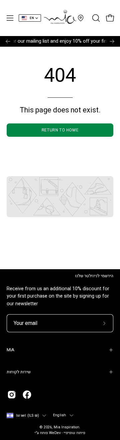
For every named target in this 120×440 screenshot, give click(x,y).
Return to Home (60, 130)
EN (32, 18)
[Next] (112, 41)
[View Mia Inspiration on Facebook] (27, 395)
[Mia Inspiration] (60, 18)
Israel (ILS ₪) (27, 415)
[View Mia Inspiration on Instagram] (12, 395)
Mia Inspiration (66, 427)
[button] (95, 18)
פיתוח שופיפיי (74, 433)
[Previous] (8, 41)
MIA (10, 350)
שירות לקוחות (19, 372)
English (59, 415)
